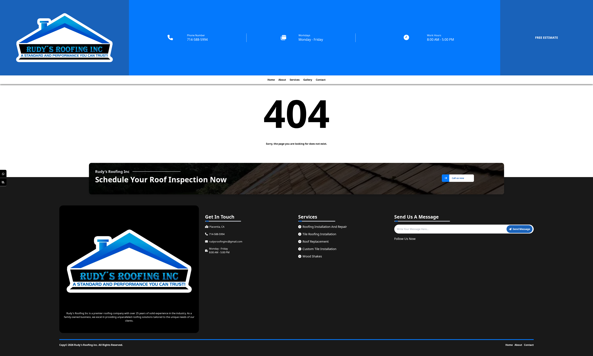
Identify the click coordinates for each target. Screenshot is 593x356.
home (271, 79)
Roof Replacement (316, 241)
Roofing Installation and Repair (325, 227)
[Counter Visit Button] (3, 182)
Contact (529, 345)
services (295, 79)
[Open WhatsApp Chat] (3, 174)
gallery (307, 79)
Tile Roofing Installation (319, 234)
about (282, 79)
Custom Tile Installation (319, 249)
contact (321, 79)
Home (509, 345)
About (518, 345)
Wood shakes (312, 256)
